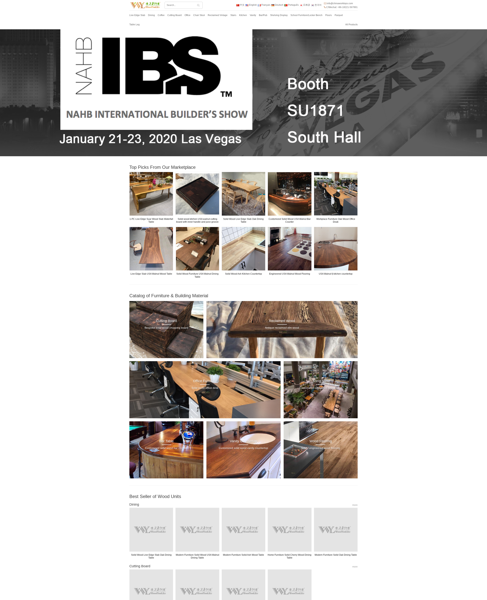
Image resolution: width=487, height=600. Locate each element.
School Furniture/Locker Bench (306, 15)
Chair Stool (199, 15)
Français (265, 5)
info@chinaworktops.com (340, 3)
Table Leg (134, 24)
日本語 (306, 5)
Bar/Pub (263, 15)
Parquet (339, 15)
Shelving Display (279, 15)
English (252, 5)
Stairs (233, 15)
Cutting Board (174, 15)
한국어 (317, 5)
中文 (241, 5)
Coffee (161, 15)
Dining (151, 15)
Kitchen (243, 15)
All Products (351, 24)
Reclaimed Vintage (218, 15)
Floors (328, 15)
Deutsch (278, 5)
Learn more (251, 99)
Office (187, 15)
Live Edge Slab (137, 15)
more (355, 505)
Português (293, 5)
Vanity (253, 15)
